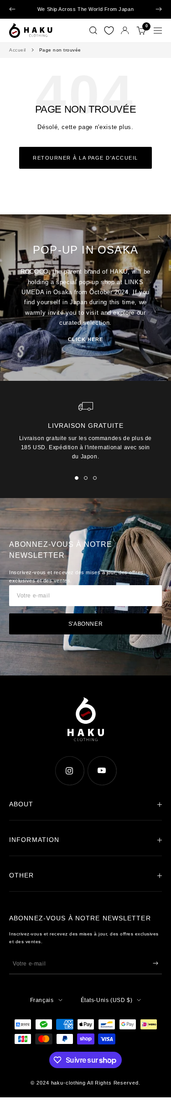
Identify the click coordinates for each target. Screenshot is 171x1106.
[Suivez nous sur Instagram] (69, 770)
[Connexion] (125, 30)
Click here (85, 339)
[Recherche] (93, 30)
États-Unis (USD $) (107, 1000)
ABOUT (21, 804)
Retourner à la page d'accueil (85, 158)
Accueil (17, 49)
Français (42, 1000)
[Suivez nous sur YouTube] (102, 770)
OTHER (21, 875)
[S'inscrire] (155, 963)
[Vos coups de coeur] (109, 30)
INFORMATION (34, 839)
